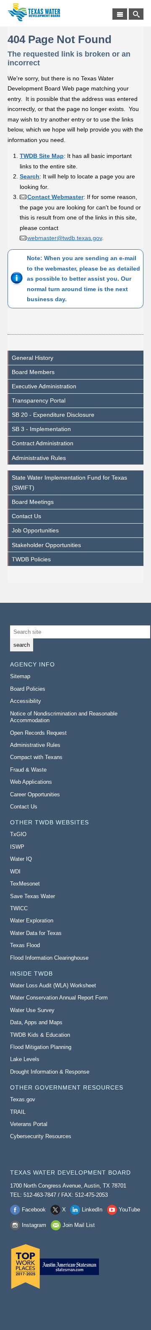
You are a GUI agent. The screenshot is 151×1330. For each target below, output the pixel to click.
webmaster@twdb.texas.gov (64, 238)
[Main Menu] (119, 14)
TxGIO (18, 834)
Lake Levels (24, 1059)
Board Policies (27, 689)
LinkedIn (92, 1209)
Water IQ (21, 859)
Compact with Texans (36, 757)
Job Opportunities (35, 530)
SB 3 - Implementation (41, 429)
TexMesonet (25, 884)
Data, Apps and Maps (36, 1022)
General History (32, 357)
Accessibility (25, 701)
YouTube (129, 1209)
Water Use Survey (32, 1010)
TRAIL (18, 1112)
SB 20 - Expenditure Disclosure (53, 414)
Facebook (34, 1209)
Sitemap (20, 676)
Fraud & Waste (28, 770)
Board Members (33, 372)
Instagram (34, 1225)
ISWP (17, 847)
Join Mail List (78, 1225)
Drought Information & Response (49, 1072)
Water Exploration (31, 920)
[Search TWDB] (136, 14)
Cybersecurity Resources (40, 1136)
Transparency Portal (38, 400)
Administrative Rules (39, 458)
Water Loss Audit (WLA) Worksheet (53, 985)
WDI (15, 871)
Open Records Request (38, 733)
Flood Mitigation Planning (40, 1047)
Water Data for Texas (36, 933)
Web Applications (31, 782)
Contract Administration (42, 443)
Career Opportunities (35, 794)
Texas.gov (22, 1099)
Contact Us (26, 516)
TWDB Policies (31, 559)
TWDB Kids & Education (40, 1035)
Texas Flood (25, 945)
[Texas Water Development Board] (34, 12)
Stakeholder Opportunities (46, 545)
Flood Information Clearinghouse (49, 958)
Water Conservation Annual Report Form (59, 997)
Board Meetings (33, 501)
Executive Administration (44, 386)
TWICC (19, 908)
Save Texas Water (32, 896)
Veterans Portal (28, 1124)
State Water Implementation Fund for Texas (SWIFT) (69, 482)
